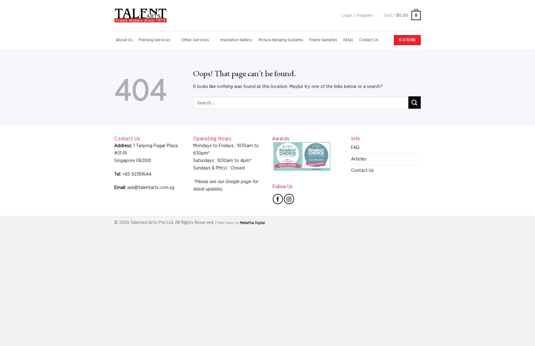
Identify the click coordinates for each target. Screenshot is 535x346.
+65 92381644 (136, 174)
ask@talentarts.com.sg (150, 187)
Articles (358, 159)
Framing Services (154, 40)
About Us (124, 40)
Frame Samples (323, 40)
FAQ (355, 147)
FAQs (348, 40)
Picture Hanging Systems (281, 40)
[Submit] (414, 102)
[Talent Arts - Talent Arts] (140, 15)
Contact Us (368, 40)
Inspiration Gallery (236, 40)
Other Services (195, 40)
